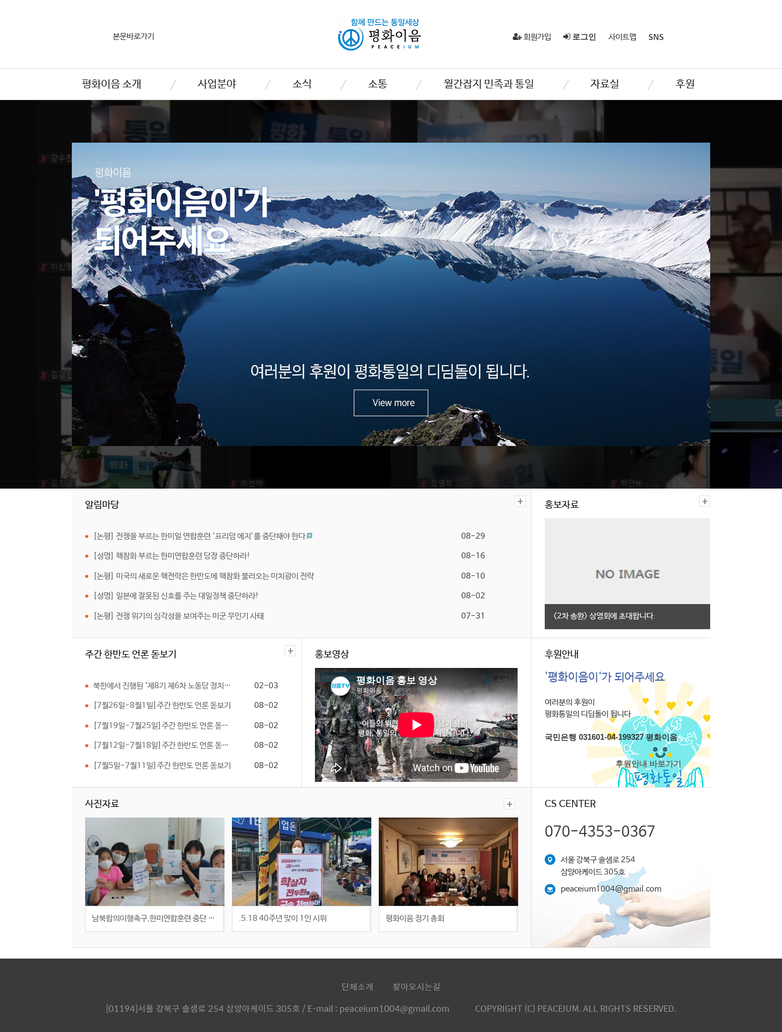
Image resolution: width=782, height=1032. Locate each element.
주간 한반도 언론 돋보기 (290, 650)
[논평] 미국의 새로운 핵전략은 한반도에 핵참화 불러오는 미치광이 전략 (203, 576)
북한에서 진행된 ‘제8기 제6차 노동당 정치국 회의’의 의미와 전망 (164, 685)
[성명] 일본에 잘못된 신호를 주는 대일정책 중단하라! (176, 595)
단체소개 (357, 986)
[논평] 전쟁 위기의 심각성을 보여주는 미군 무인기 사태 (178, 616)
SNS (656, 37)
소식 (302, 84)
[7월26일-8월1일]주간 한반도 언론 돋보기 (162, 705)
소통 (377, 84)
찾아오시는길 (416, 986)
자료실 (604, 84)
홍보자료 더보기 (704, 501)
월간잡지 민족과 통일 (489, 84)
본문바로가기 (133, 36)
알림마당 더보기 (520, 501)
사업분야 (217, 84)
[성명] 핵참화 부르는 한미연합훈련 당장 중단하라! (172, 555)
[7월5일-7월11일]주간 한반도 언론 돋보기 (162, 765)
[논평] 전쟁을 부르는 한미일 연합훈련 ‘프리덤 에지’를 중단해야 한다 (200, 536)
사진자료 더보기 (509, 804)
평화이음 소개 (112, 84)
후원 (685, 84)
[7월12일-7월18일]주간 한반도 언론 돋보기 (164, 745)
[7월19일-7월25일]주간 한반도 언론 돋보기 (164, 725)
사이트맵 (622, 37)
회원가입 (536, 37)
